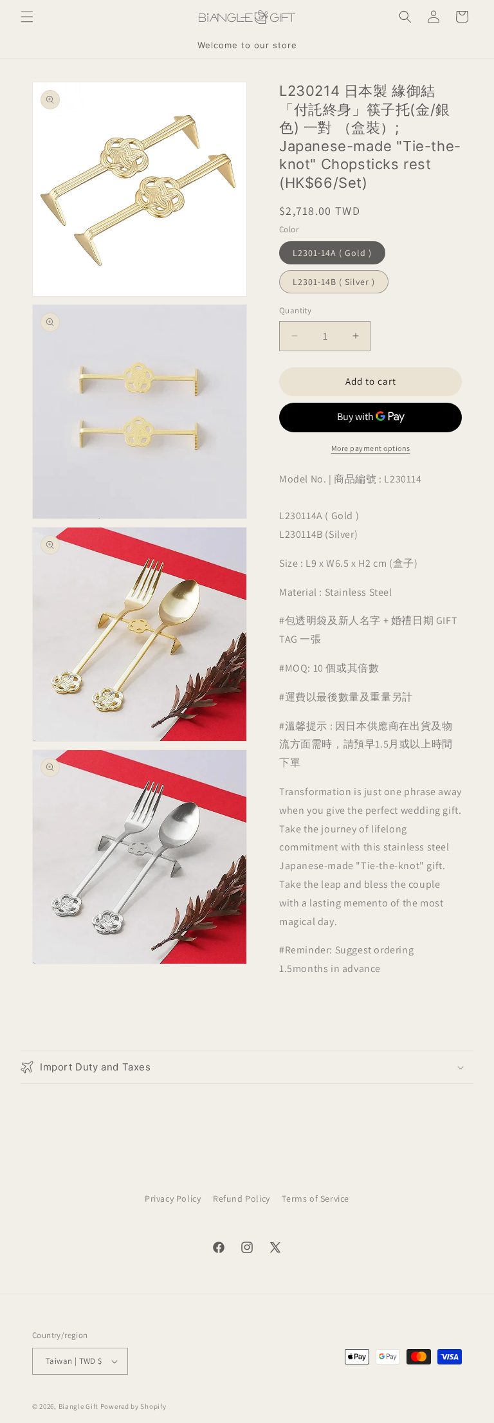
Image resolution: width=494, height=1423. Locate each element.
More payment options (370, 448)
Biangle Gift (78, 1406)
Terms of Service (315, 1198)
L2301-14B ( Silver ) (334, 282)
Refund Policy (241, 1198)
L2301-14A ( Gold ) (332, 253)
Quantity (295, 310)
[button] (27, 17)
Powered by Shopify (133, 1406)
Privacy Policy (173, 1198)
